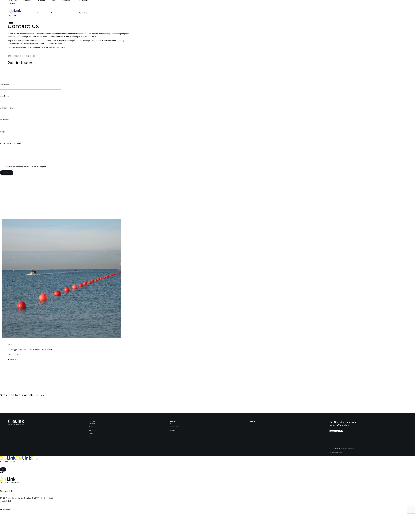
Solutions (92, 430)
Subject (3, 131)
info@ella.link (5, 501)
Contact (172, 430)
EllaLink (337, 448)
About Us (92, 437)
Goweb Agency (337, 452)
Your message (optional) (10, 143)
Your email (4, 119)
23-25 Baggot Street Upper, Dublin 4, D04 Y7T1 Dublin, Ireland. (26, 498)
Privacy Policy (174, 427)
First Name (4, 84)
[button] (13, 3)
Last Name (4, 96)
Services (92, 427)
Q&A (171, 423)
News (91, 433)
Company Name (7, 108)
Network (92, 423)
